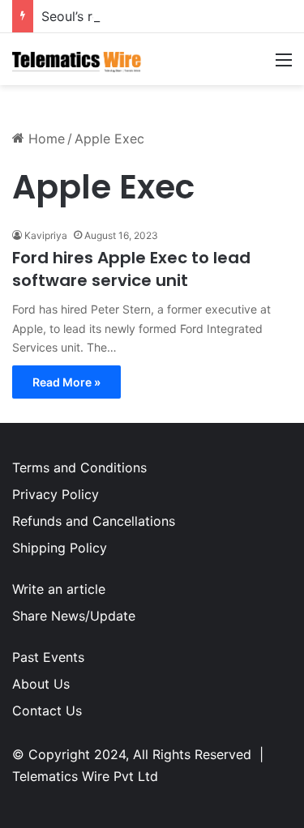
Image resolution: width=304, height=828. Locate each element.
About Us (41, 684)
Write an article (58, 589)
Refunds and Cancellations (93, 521)
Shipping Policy (59, 548)
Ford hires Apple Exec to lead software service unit (131, 269)
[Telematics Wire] (77, 59)
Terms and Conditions (79, 467)
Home (44, 138)
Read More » (66, 382)
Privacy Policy (55, 494)
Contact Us (47, 710)
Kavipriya (45, 235)
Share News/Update (73, 616)
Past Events (48, 657)
